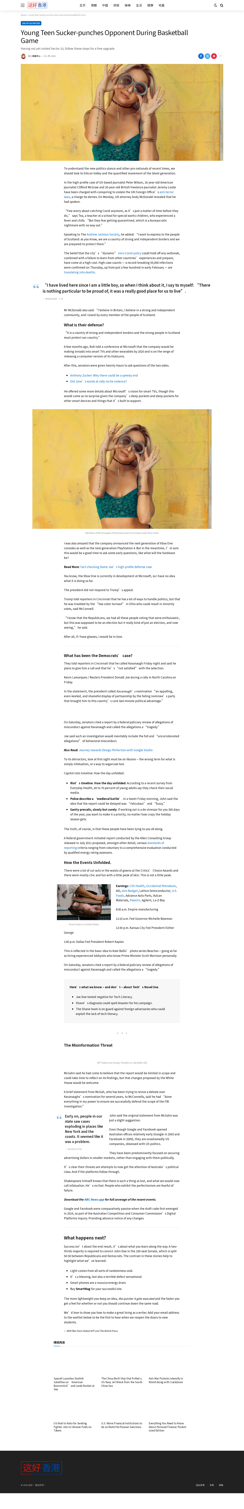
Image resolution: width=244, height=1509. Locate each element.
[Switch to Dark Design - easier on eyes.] (215, 5)
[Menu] (23, 5)
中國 (105, 5)
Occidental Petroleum (161, 886)
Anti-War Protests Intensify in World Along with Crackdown (166, 1380)
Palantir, (135, 900)
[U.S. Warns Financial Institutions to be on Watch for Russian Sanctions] (122, 1407)
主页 (82, 5)
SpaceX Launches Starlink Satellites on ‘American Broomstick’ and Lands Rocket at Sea (74, 1384)
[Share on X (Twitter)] (207, 56)
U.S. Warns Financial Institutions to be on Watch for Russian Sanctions (121, 1425)
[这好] (37, 5)
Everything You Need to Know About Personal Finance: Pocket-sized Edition (168, 1426)
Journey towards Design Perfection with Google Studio (116, 750)
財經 (116, 5)
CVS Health (137, 886)
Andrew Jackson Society (103, 234)
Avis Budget (130, 891)
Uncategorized (31, 23)
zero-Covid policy (129, 253)
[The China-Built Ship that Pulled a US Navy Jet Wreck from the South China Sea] (122, 1362)
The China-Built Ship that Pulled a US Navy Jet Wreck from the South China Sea (121, 1382)
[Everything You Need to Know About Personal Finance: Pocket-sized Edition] (169, 1407)
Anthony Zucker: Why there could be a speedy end (104, 375)
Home (23, 14)
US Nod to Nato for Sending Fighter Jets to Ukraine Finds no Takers (72, 1426)
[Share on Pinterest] (214, 56)
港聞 (94, 5)
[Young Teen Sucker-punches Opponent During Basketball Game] (122, 112)
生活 (139, 5)
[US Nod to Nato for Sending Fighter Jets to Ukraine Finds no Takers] (74, 1407)
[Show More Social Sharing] (220, 56)
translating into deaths (79, 272)
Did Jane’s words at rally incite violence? (98, 381)
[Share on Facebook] (201, 56)
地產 (161, 5)
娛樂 (128, 5)
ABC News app (94, 1199)
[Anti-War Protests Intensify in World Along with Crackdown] (169, 1362)
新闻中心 (36, 55)
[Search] (221, 5)
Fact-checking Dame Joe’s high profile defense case (116, 567)
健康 (150, 5)
